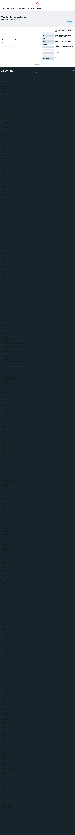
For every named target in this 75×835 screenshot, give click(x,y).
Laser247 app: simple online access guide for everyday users (63, 35)
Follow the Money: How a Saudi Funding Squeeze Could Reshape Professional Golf (64, 30)
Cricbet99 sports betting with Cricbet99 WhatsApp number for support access (64, 40)
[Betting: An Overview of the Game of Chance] (10, 33)
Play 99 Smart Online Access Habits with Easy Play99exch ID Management (64, 45)
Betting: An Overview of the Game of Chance (10, 40)
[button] (59, 8)
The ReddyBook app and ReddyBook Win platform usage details (64, 50)
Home (2, 19)
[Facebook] (66, 71)
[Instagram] (69, 71)
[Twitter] (72, 71)
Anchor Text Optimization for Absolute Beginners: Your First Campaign (64, 55)
